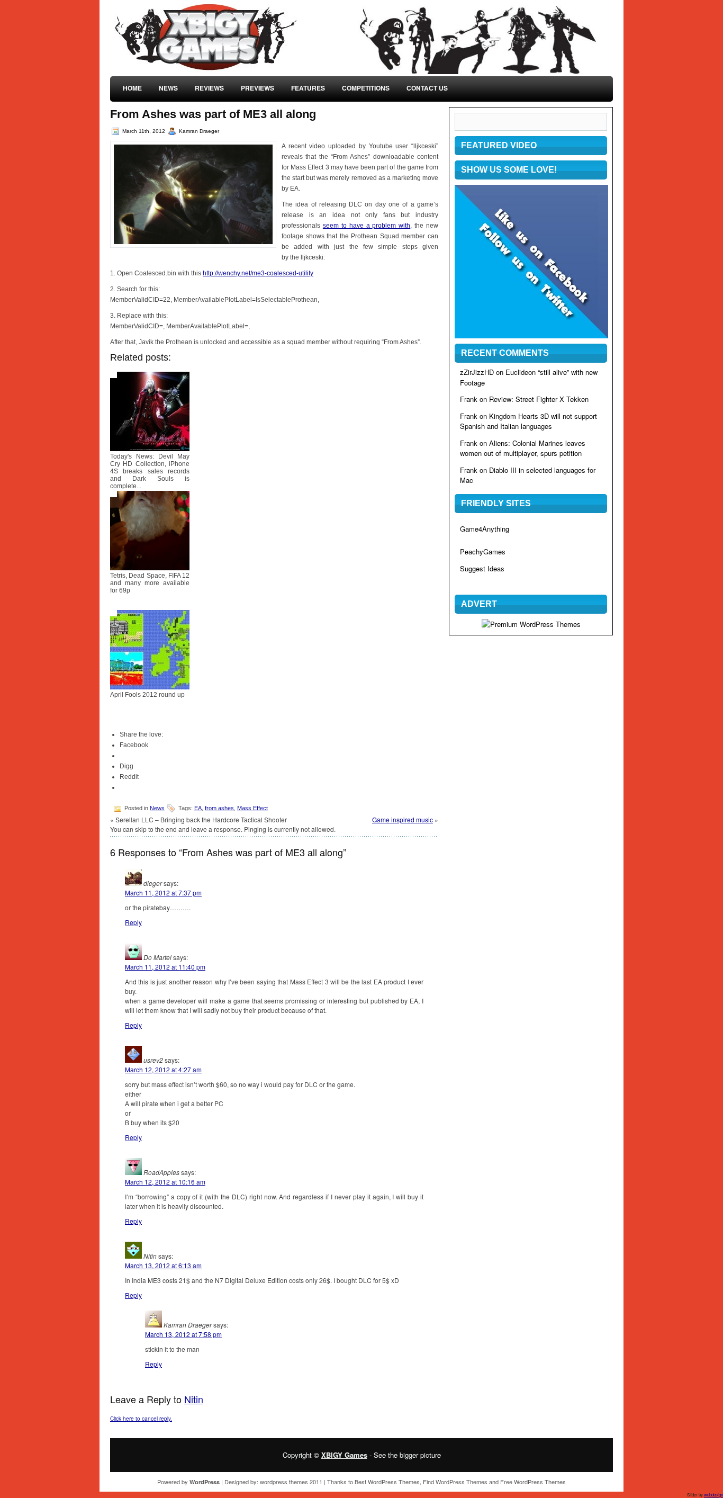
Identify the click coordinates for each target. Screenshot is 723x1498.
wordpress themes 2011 (291, 1481)
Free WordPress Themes (533, 1481)
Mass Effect (252, 808)
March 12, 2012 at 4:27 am (163, 1069)
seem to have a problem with (366, 225)
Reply (133, 922)
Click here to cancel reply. (141, 1418)
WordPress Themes (394, 1481)
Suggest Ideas (482, 568)
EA (198, 808)
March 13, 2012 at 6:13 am (163, 1265)
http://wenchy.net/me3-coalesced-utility (258, 273)
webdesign (713, 1494)
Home (132, 88)
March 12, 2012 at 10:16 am (165, 1181)
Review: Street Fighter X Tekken (539, 399)
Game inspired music (402, 819)
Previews (257, 88)
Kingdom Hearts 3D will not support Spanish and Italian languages (528, 421)
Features (308, 88)
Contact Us (427, 88)
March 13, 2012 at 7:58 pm (183, 1334)
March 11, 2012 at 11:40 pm (165, 966)
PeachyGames (482, 551)
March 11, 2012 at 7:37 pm (163, 892)
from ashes (219, 808)
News (168, 88)
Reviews (209, 88)
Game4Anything (484, 529)
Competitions (366, 88)
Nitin (193, 1399)
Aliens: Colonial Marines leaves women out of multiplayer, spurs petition (522, 448)
